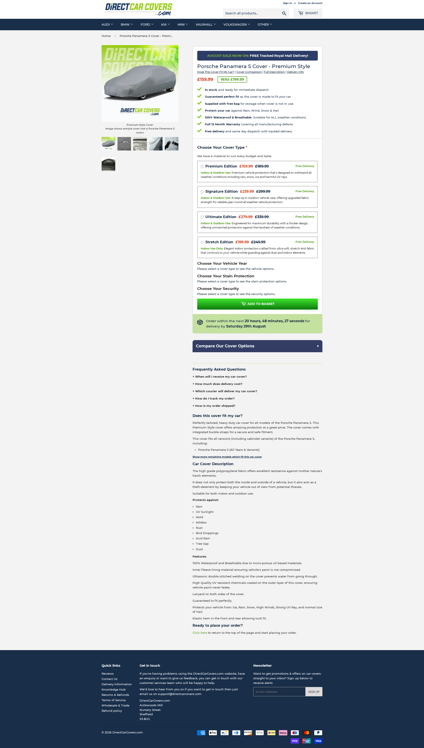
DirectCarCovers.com (127, 732)
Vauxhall (204, 25)
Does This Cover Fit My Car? (215, 72)
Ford (146, 25)
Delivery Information (117, 684)
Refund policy (112, 710)
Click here (200, 632)
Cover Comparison (249, 72)
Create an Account (310, 3)
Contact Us (109, 679)
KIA (164, 25)
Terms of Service (114, 700)
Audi (106, 25)
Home (106, 36)
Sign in (287, 3)
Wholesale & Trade (115, 705)
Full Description (274, 72)
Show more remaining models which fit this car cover (227, 456)
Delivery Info (295, 72)
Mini (182, 25)
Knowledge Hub (114, 689)
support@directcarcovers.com (179, 694)
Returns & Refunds (115, 695)
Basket (311, 13)
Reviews (108, 673)
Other (264, 25)
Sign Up (314, 691)
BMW (126, 25)
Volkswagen (235, 25)
